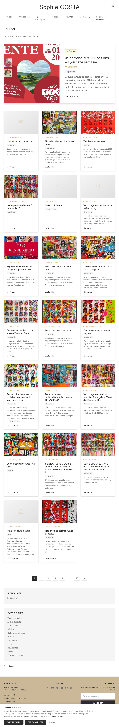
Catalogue (40, 19)
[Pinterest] (52, 688)
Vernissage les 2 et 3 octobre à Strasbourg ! (97, 206)
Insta (9, 534)
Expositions (70, 72)
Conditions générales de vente (15, 698)
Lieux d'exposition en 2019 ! (58, 330)
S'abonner (98, 703)
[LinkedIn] (57, 688)
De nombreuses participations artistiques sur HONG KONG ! (58, 397)
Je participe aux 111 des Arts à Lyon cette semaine (87, 59)
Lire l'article (70, 96)
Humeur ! (11, 637)
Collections (24, 17)
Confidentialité (9, 701)
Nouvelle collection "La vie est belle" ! (59, 143)
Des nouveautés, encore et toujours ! (96, 332)
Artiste (9, 17)
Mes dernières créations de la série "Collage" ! (97, 268)
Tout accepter (35, 722)
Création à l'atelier (54, 205)
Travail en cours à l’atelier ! (19, 530)
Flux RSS (14, 598)
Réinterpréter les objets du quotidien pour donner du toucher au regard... (19, 397)
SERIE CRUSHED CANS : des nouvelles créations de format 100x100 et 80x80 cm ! (59, 468)
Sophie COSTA (59, 7)
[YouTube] (62, 688)
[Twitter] (71, 688)
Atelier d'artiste (51, 209)
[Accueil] (4, 666)
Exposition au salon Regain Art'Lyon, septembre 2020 (20, 268)
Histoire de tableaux (16, 633)
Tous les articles (14, 618)
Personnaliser (54, 722)
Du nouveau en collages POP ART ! (21, 465)
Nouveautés (50, 148)
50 (77, 578)
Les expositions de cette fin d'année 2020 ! (20, 206)
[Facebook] (66, 688)
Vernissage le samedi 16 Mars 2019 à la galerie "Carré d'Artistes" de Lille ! (97, 397)
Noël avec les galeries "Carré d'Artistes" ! (59, 532)
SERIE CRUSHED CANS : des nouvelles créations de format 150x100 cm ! (96, 466)
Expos (55, 17)
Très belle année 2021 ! (94, 141)
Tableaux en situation (16, 655)
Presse (10, 651)
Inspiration (12, 640)
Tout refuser (14, 722)
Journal (69, 17)
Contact (84, 17)
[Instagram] (113, 6)
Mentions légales (10, 695)
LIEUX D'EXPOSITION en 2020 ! (58, 268)
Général (86, 145)
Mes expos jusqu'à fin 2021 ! (21, 141)
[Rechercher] (90, 18)
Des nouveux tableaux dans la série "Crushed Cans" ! (20, 332)
